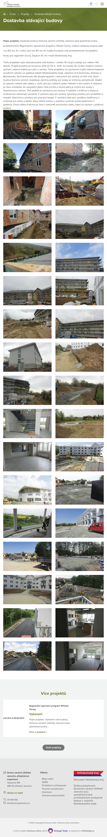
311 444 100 (12, 799)
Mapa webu (47, 778)
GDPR (45, 782)
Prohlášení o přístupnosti (54, 785)
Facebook (91, 4)
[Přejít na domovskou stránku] (11, 4)
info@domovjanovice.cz (18, 803)
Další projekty (53, 747)
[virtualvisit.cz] (58, 831)
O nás (13, 14)
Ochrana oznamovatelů (53, 795)
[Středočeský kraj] (89, 773)
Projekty (25, 14)
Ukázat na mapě (15, 793)
